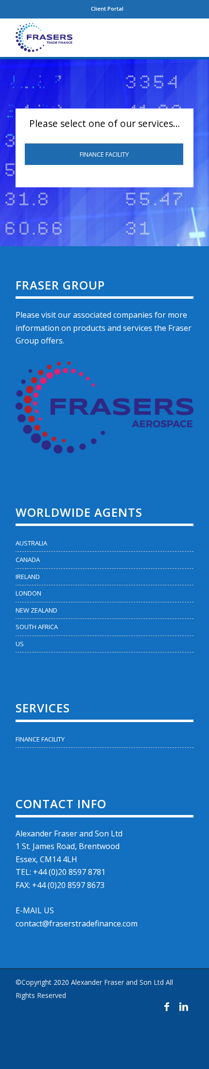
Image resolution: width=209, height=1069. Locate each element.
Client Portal (107, 8)
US (20, 643)
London (28, 593)
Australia (31, 543)
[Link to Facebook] (166, 1006)
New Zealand (36, 610)
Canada (28, 559)
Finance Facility (104, 154)
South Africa (37, 626)
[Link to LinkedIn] (183, 1006)
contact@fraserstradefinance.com (77, 923)
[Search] (157, 37)
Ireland (28, 576)
